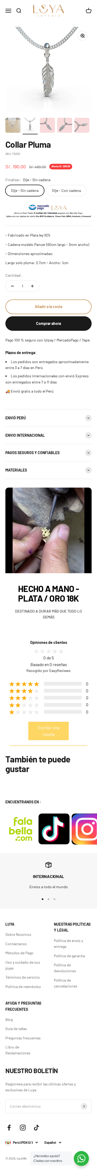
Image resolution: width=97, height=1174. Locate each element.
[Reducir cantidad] (12, 286)
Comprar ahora (48, 323)
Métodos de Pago (19, 953)
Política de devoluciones (65, 968)
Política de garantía (69, 955)
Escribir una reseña (48, 731)
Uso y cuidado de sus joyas (22, 965)
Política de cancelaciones (65, 983)
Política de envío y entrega (68, 943)
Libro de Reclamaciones (17, 1050)
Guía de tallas (16, 1028)
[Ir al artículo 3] (47, 126)
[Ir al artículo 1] (12, 126)
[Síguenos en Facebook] (9, 1127)
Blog (9, 1019)
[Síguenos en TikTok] (36, 1127)
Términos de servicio (22, 977)
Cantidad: (13, 275)
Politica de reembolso (23, 986)
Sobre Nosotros (18, 934)
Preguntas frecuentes (23, 1038)
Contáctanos (16, 943)
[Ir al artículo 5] (81, 126)
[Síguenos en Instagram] (22, 1127)
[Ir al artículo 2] (30, 126)
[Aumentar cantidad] (32, 286)
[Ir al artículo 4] (64, 126)
